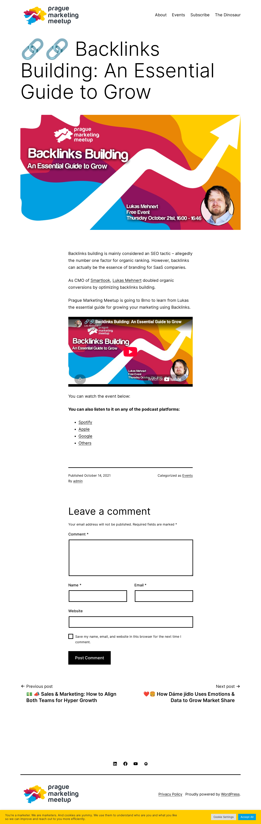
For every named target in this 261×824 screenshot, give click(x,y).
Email (140, 585)
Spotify (85, 422)
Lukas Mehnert (127, 280)
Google (85, 436)
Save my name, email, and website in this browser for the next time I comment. (128, 639)
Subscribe (200, 14)
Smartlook (100, 280)
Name (74, 585)
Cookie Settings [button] (223, 817)
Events (178, 14)
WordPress (230, 794)
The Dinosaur (228, 14)
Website (75, 611)
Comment (78, 534)
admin (78, 481)
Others (85, 443)
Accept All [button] (247, 817)
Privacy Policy (170, 794)
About (161, 14)
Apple (84, 429)
